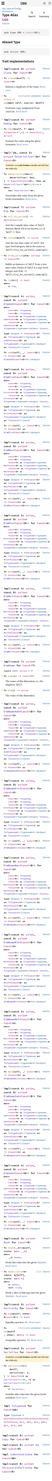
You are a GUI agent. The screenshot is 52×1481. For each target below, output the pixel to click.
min (10, 571)
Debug (8, 123)
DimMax (8, 450)
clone (11, 78)
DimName (9, 665)
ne (5, 1331)
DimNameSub (11, 1096)
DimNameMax (11, 865)
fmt (10, 128)
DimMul (8, 596)
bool (27, 280)
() (41, 132)
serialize (14, 1365)
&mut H (18, 1278)
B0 (28, 1422)
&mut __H (19, 1251)
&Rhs (20, 1334)
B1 (21, 1422)
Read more (21, 111)
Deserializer (12, 184)
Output (33, 328)
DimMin (8, 523)
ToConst (43, 328)
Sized (18, 1287)
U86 (24, 3)
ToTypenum (25, 310)
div (10, 425)
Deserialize (23, 156)
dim (10, 690)
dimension (7, 11)
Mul (5, 611)
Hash (7, 1242)
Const (29, 32)
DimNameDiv (11, 788)
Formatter (10, 132)
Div (5, 392)
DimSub (8, 1173)
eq (9, 1313)
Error (7, 135)
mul (10, 644)
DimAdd (8, 304)
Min (5, 538)
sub (10, 1148)
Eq (37, 1445)
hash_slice (15, 1271)
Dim (6, 211)
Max (5, 465)
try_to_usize (16, 216)
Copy (5, 1439)
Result (34, 132)
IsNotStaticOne (21, 1454)
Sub (5, 1115)
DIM (14, 670)
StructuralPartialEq (17, 1467)
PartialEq (11, 1308)
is (9, 280)
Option (8, 219)
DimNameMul (11, 1019)
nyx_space (7, 8)
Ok (24, 1379)
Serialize (11, 1352)
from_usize (15, 255)
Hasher (17, 1257)
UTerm (13, 1422)
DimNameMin (11, 942)
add (10, 352)
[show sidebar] (3, 3)
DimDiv (8, 377)
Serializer (11, 1379)
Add (5, 319)
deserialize (16, 174)
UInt (7, 1418)
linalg (17, 8)
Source (5, 23)
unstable (35, 96)
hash (11, 1247)
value (11, 237)
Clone (8, 72)
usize (30, 68)
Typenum (41, 316)
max (10, 498)
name (11, 676)
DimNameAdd (11, 711)
